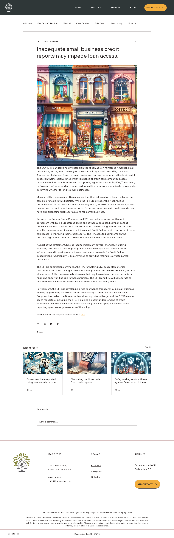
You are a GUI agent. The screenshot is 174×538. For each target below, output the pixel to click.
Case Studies (82, 23)
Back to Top (13, 534)
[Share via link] (58, 323)
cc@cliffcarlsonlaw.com (59, 481)
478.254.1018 (54, 477)
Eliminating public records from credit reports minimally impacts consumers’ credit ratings (85, 381)
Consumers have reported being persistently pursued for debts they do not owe (42, 381)
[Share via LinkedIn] (51, 323)
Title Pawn (100, 23)
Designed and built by (87, 534)
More (130, 23)
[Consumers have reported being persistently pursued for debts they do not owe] (43, 363)
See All (148, 347)
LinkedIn (95, 477)
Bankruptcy (116, 23)
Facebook (96, 465)
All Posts (27, 23)
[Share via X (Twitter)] (44, 323)
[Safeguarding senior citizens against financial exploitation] (131, 363)
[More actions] (135, 41)
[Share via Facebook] (38, 323)
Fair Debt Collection (47, 23)
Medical (67, 23)
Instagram (96, 471)
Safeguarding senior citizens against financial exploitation (131, 381)
